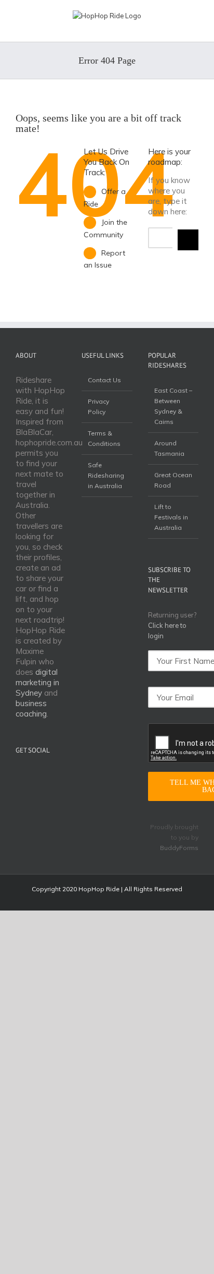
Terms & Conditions (104, 438)
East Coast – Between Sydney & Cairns (173, 406)
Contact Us (104, 380)
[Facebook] (34, 775)
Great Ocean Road (173, 480)
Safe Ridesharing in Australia (106, 475)
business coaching (31, 708)
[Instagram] (48, 775)
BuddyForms (179, 848)
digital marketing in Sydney (37, 682)
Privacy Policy (98, 406)
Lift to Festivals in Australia (171, 517)
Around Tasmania (169, 448)
